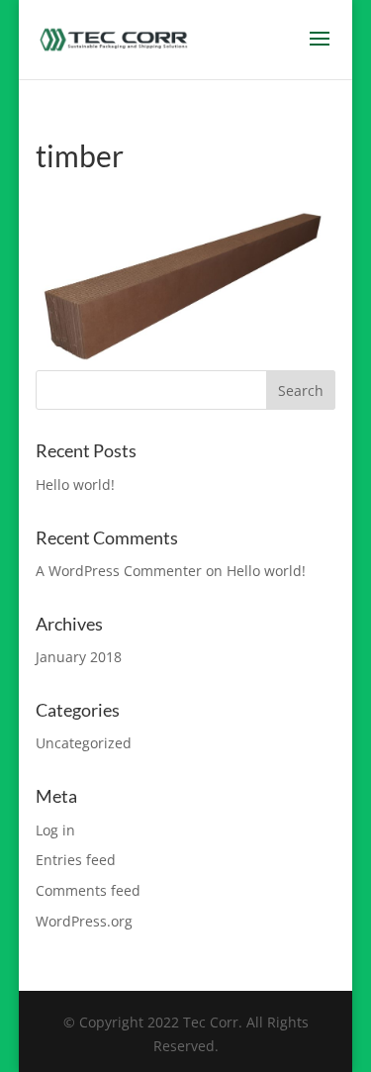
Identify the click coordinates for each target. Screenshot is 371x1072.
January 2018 (79, 656)
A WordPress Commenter (119, 570)
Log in (55, 830)
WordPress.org (84, 921)
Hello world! (75, 484)
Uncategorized (84, 742)
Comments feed (88, 890)
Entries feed (76, 859)
